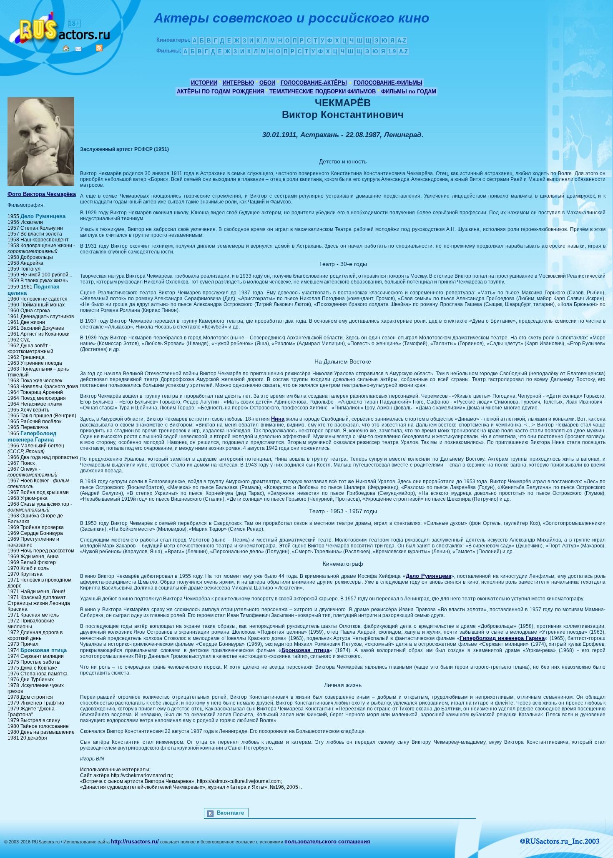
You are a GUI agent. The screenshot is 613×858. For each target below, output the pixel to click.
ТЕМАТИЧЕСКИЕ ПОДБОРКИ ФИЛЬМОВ (322, 91)
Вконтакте (230, 813)
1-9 (392, 51)
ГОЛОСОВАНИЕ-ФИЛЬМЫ (388, 83)
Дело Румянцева (42, 216)
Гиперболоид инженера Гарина (32, 436)
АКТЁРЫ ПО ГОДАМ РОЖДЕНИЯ (220, 91)
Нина (277, 419)
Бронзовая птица (43, 650)
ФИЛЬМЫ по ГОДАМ (408, 91)
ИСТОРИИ (204, 83)
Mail (78, 49)
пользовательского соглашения (327, 841)
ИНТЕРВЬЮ (238, 83)
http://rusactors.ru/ (135, 841)
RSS (99, 48)
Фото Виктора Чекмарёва (42, 194)
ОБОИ (267, 83)
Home (66, 48)
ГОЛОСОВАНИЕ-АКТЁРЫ (314, 83)
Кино (60, 26)
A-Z (401, 41)
